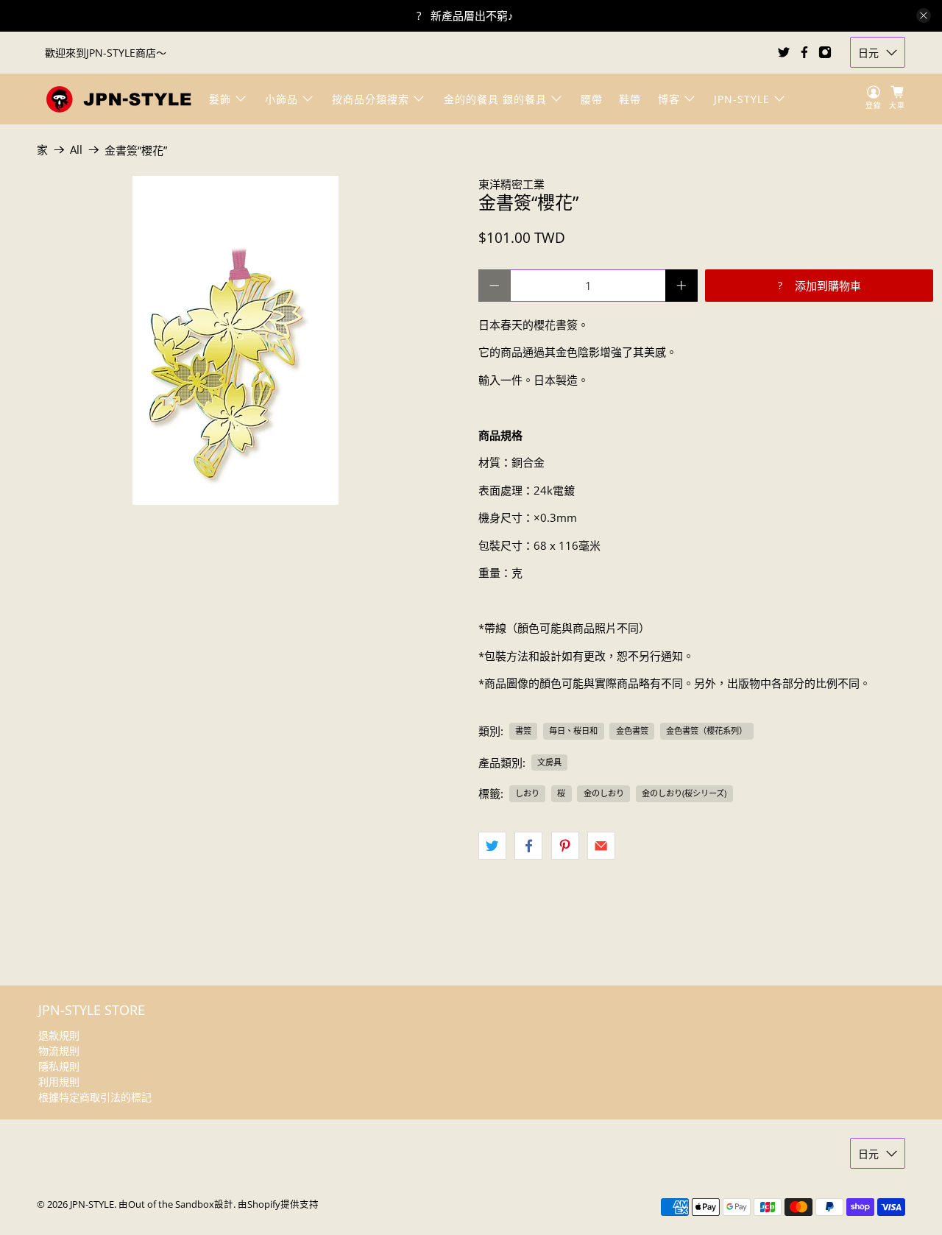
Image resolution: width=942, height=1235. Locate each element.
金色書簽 (632, 730)
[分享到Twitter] (492, 846)
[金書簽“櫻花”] (235, 340)
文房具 (549, 762)
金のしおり (604, 793)
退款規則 (58, 1035)
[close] (923, 15)
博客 (669, 99)
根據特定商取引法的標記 (95, 1097)
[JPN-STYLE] (118, 99)
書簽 (523, 730)
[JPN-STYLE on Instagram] (825, 52)
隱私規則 (58, 1066)
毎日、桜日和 (573, 730)
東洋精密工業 (511, 184)
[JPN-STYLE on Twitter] (783, 52)
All (76, 149)
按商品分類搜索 (370, 99)
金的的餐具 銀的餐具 (495, 99)
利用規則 (58, 1082)
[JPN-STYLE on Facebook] (804, 52)
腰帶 (592, 99)
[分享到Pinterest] (565, 846)
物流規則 (58, 1051)
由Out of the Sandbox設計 (175, 1204)
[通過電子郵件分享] (601, 846)
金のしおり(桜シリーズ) (684, 793)
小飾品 (281, 99)
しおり (527, 793)
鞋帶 (630, 99)
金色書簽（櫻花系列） (706, 730)
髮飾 (220, 99)
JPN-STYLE (742, 99)
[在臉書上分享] (528, 846)
